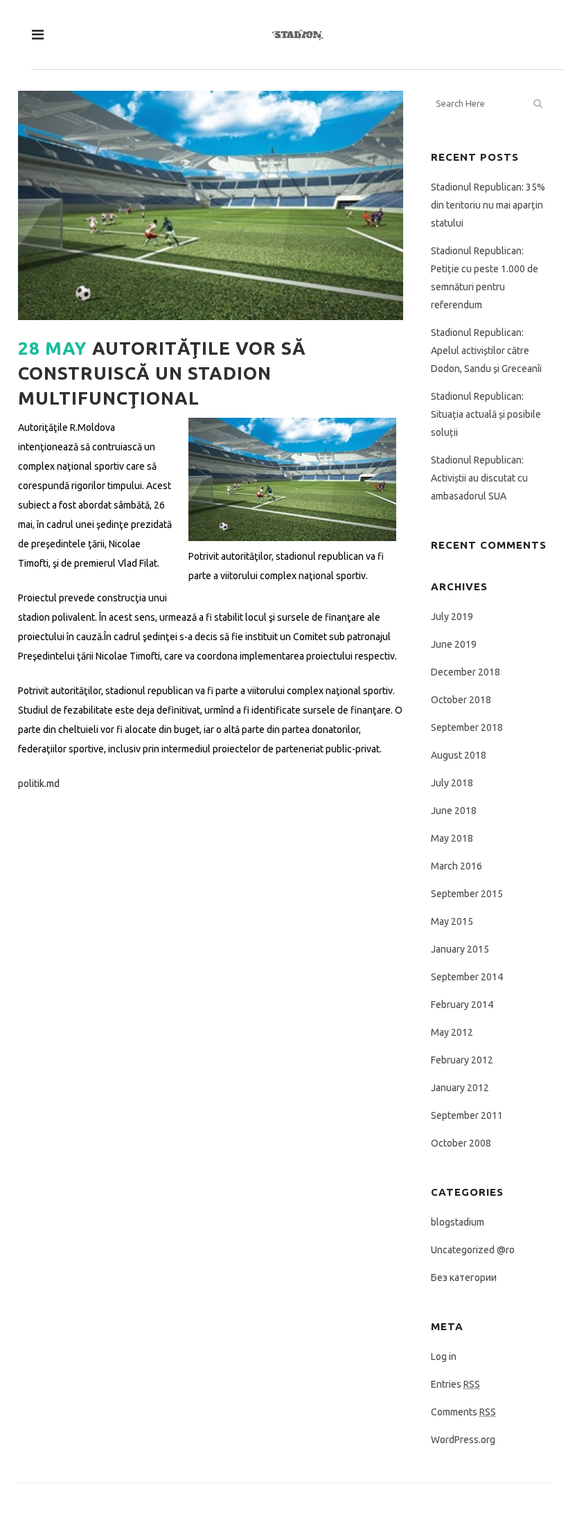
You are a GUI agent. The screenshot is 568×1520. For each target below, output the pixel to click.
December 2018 (465, 672)
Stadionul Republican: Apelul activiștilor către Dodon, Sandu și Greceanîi (486, 350)
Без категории (464, 1277)
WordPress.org (463, 1439)
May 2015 (452, 921)
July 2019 (452, 616)
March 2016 (456, 866)
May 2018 (452, 838)
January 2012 (460, 1087)
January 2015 (460, 949)
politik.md (39, 783)
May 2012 (452, 1032)
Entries (455, 1384)
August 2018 (458, 755)
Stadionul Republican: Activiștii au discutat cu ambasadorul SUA (479, 478)
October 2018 (461, 699)
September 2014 (467, 976)
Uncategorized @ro (473, 1249)
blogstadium (457, 1222)
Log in (443, 1356)
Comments (463, 1411)
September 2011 (467, 1115)
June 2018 (454, 810)
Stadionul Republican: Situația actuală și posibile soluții (486, 414)
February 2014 (462, 1004)
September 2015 (467, 893)
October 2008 (461, 1143)
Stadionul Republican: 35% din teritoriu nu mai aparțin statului (488, 205)
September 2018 (467, 727)
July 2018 (452, 782)
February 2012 (462, 1060)
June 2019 (454, 644)
